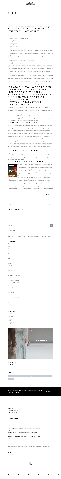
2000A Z (9, 248)
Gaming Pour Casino (13, 43)
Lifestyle (31, 376)
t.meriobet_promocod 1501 (13, 297)
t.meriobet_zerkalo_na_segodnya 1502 (16, 299)
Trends (10, 378)
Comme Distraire (13, 44)
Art (8, 253)
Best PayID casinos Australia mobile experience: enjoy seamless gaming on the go (23, 432)
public (9, 285)
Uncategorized (11, 304)
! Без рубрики (10, 243)
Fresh (24, 376)
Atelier (10, 376)
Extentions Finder (11, 270)
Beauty (9, 256)
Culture (9, 263)
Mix (37, 376)
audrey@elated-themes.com (13, 410)
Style (49, 376)
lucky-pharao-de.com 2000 (13, 280)
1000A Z (9, 246)
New (43, 376)
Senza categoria (11, 290)
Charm (17, 376)
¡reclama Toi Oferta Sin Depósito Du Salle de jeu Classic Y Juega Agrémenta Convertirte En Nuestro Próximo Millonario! (18, 40)
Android (9, 251)
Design (9, 268)
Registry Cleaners (11, 287)
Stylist (10, 323)
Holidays (10, 320)
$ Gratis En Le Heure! (14, 46)
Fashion (9, 273)
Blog (9, 258)
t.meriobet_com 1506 (12, 295)
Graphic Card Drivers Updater (14, 275)
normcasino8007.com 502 (13, 282)
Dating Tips (10, 265)
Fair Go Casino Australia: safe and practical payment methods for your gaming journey (24, 428)
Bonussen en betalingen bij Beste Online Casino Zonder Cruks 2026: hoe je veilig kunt (24, 436)
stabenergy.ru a (11, 292)
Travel (9, 302)
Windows (9, 307)
